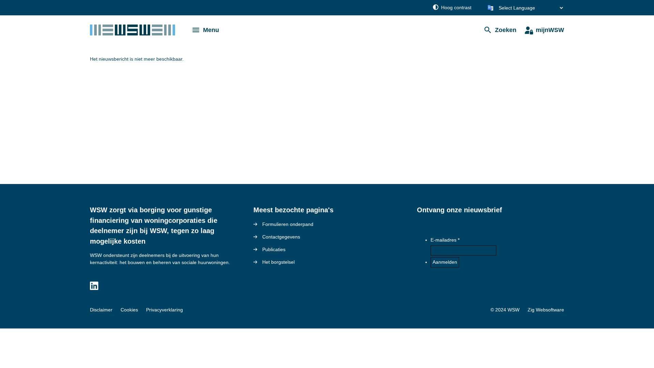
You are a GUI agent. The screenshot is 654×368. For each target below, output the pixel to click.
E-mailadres (443, 240)
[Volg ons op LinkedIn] (94, 286)
